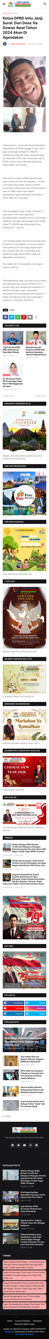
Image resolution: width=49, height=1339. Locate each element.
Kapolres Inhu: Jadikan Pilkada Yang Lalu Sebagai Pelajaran (33, 1222)
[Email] (30, 317)
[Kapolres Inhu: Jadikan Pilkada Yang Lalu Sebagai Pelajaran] (11, 1224)
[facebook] (12, 1145)
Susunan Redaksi (22, 1321)
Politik (15, 13)
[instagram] (30, 1145)
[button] (3, 4)
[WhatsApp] (17, 317)
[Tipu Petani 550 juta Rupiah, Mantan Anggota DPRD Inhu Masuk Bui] (11, 1060)
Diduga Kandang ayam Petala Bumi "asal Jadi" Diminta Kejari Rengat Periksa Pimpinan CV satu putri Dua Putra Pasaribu (32, 1239)
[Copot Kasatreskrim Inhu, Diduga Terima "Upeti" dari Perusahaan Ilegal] (11, 1105)
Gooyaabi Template (24, 1334)
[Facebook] (5, 317)
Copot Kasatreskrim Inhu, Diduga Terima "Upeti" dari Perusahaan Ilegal (33, 1103)
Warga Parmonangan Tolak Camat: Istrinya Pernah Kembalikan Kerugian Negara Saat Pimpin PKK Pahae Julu (29, 863)
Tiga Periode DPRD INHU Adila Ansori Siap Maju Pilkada (11, 349)
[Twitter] (11, 317)
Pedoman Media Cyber (24, 1324)
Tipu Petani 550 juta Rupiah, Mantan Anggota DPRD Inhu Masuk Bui (32, 1059)
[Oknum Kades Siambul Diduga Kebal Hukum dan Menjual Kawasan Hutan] (11, 1091)
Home (9, 1321)
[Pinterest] (24, 317)
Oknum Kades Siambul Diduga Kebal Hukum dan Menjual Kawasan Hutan (32, 1089)
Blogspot (9, 1331)
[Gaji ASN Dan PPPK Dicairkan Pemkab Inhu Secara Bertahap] (11, 1210)
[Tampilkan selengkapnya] (36, 317)
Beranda (6, 13)
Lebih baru (9, 396)
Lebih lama (40, 396)
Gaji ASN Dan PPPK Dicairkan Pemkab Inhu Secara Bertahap (31, 1208)
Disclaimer (37, 1321)
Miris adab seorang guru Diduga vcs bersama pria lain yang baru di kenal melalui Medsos (32, 1074)
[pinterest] (36, 1145)
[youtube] (24, 1145)
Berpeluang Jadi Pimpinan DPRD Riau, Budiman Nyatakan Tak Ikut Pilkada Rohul (36, 351)
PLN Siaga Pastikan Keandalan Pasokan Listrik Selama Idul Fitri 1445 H (33, 1194)
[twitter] (18, 1145)
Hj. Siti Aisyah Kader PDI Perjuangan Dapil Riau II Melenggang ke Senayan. (13, 382)
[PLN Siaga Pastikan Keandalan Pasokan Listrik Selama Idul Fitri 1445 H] (11, 1196)
